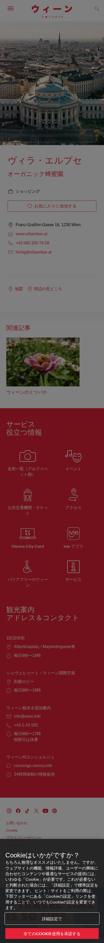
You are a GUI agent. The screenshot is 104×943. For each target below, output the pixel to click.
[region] (52, 891)
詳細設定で (52, 918)
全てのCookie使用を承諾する (52, 933)
